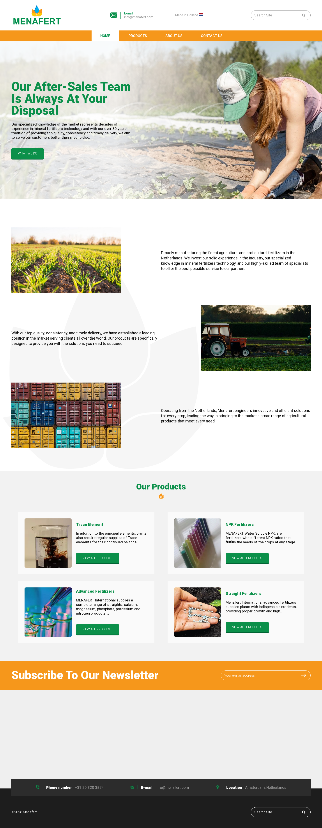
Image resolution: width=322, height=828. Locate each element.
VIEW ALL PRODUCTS (98, 558)
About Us (173, 36)
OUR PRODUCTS (29, 145)
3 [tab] (161, 193)
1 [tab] (148, 193)
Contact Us (212, 36)
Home (105, 36)
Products (138, 36)
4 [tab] (167, 193)
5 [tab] (174, 193)
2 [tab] (154, 193)
